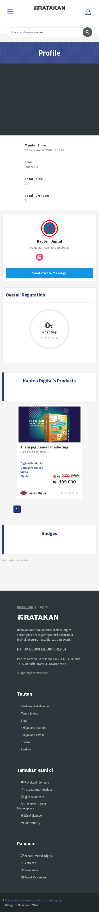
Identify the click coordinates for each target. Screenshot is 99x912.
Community (32, 822)
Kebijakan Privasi (32, 734)
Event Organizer (35, 877)
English (43, 606)
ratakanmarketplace (38, 789)
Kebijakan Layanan (33, 727)
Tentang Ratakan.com (36, 706)
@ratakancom (34, 796)
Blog (24, 720)
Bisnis (24, 476)
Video (24, 472)
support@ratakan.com (33, 672)
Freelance (31, 870)
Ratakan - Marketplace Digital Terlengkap (33, 900)
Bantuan (26, 749)
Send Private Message (49, 272)
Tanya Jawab (29, 713)
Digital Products (31, 463)
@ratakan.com (33, 815)
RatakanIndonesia (36, 782)
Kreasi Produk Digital (38, 855)
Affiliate (30, 862)
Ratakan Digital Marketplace (31, 806)
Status (26, 742)
